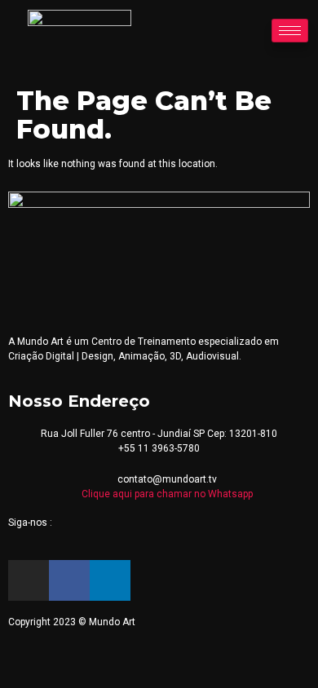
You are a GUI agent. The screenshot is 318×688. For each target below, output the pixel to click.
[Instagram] (28, 580)
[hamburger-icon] (290, 30)
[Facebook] (69, 580)
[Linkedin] (110, 580)
